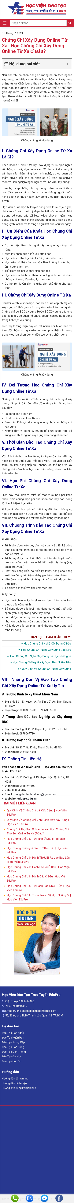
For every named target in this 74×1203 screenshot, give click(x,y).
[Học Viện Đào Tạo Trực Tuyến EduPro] (37, 8)
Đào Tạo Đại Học (11, 1056)
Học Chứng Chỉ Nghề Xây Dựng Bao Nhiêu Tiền (42, 662)
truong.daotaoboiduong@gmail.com (35, 794)
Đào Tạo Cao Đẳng (13, 1047)
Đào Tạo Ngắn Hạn (13, 1037)
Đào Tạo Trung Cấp (13, 1042)
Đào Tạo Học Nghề (13, 1032)
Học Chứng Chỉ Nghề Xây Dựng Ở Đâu (47, 643)
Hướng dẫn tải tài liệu (14, 1083)
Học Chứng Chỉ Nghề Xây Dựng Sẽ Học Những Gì (40, 656)
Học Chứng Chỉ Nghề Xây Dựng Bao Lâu (46, 649)
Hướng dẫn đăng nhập (15, 1078)
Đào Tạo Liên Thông (14, 1051)
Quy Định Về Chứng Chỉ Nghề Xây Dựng (46, 669)
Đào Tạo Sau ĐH (11, 1061)
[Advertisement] (37, 1142)
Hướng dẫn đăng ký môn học (19, 1087)
